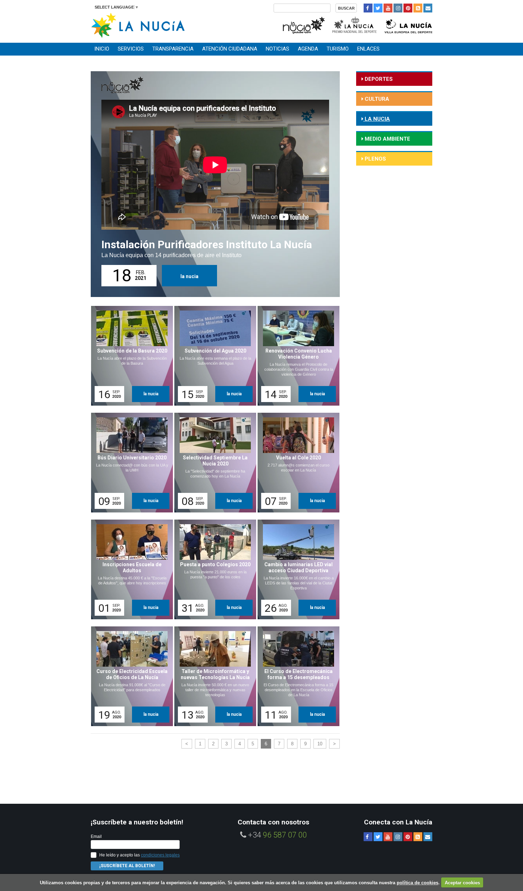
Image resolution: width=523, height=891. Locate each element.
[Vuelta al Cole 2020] (296, 462)
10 (319, 743)
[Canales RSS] (417, 8)
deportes (378, 79)
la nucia (189, 276)
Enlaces (368, 49)
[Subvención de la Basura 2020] (129, 355)
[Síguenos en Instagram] (397, 8)
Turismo (338, 49)
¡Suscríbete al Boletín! (127, 865)
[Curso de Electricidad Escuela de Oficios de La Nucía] (129, 676)
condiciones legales (160, 855)
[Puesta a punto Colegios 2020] (213, 569)
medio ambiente (386, 139)
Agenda (308, 49)
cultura (376, 99)
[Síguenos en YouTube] (388, 8)
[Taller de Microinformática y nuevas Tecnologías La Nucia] (213, 676)
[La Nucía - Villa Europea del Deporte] (408, 24)
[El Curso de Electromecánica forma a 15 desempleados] (296, 676)
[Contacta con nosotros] (427, 8)
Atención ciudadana (229, 49)
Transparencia (173, 49)
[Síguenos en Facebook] (368, 8)
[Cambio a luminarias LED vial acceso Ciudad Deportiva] (296, 569)
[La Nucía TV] (303, 24)
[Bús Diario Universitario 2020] (129, 462)
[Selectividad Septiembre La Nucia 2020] (213, 462)
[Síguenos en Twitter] (378, 8)
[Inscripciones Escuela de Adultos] (129, 569)
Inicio (101, 49)
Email (96, 836)
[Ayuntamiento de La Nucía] (138, 25)
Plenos (374, 159)
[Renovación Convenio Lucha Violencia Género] (296, 355)
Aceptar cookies (462, 882)
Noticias (277, 49)
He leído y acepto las (139, 855)
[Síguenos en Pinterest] (407, 8)
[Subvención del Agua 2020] (213, 355)
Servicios (131, 49)
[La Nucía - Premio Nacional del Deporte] (355, 24)
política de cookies (417, 882)
